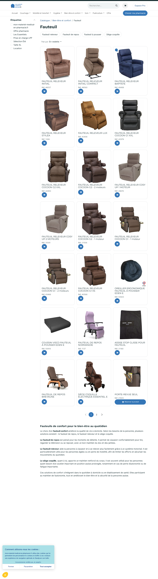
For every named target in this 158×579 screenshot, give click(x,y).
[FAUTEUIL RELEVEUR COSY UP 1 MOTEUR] (130, 167)
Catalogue (45, 20)
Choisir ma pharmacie (135, 13)
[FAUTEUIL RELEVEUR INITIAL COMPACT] (93, 63)
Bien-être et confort (61, 20)
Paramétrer (28, 566)
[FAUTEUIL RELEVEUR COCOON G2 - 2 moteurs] (93, 167)
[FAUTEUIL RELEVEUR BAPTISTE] (130, 63)
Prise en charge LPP (22, 38)
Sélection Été (19, 41)
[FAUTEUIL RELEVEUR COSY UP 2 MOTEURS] (57, 218)
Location (17, 48)
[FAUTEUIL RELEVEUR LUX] (93, 115)
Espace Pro (140, 5)
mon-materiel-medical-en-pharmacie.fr (24, 26)
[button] (51, 41)
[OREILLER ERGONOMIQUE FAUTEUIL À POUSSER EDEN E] (130, 270)
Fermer (11, 566)
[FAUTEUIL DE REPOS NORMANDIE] (93, 324)
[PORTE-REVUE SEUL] (130, 376)
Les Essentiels (20, 34)
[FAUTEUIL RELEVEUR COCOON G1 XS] (93, 270)
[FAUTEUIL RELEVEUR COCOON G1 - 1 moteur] (130, 218)
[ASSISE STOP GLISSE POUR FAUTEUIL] (130, 324)
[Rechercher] (116, 5)
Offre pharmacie (21, 31)
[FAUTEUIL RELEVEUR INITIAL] (57, 63)
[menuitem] (14, 13)
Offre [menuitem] (109, 13)
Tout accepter (45, 566)
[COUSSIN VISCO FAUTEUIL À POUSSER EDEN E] (57, 324)
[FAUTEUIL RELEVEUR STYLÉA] (57, 115)
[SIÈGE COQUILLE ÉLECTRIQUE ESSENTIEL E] (93, 376)
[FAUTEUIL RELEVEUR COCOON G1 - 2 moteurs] (57, 270)
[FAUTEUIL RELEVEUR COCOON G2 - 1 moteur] (93, 218)
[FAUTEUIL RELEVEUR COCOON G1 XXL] (130, 115)
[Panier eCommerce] (125, 5)
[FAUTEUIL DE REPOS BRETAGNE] (57, 376)
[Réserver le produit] (44, 91)
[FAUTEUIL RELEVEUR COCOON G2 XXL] (57, 167)
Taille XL (17, 45)
